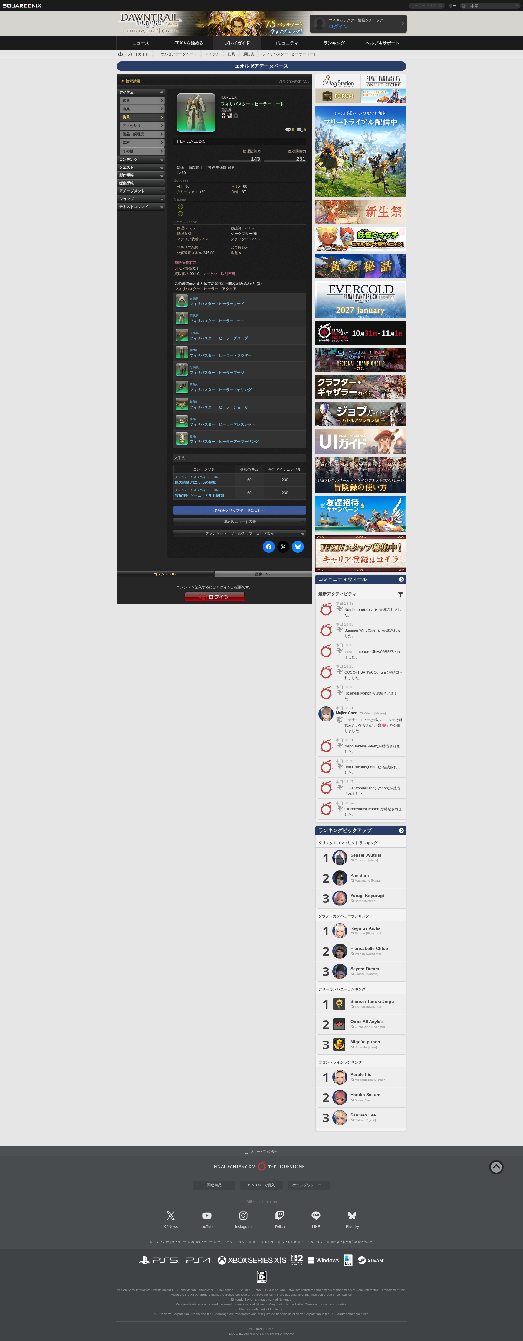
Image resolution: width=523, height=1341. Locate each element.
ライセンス (289, 1242)
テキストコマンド (133, 207)
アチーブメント (132, 191)
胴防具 (194, 315)
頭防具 (194, 298)
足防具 (194, 367)
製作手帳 (126, 175)
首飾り (194, 401)
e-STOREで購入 (261, 1185)
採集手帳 (126, 183)
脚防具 (194, 350)
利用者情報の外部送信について (352, 1242)
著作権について (201, 1242)
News (173, 1227)
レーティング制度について (168, 1242)
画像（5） (263, 574)
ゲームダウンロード (308, 1185)
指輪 (193, 436)
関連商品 (214, 1185)
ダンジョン (182, 477)
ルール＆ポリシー (313, 1242)
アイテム (126, 92)
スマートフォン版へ (264, 1151)
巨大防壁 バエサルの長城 (195, 482)
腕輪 (193, 419)
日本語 (472, 5)
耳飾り (194, 384)
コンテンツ (128, 159)
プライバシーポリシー (232, 1242)
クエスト (126, 167)
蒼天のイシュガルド (207, 477)
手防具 (194, 333)
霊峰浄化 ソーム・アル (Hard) (199, 495)
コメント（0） (166, 574)
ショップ (126, 199)
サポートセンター (264, 1242)
